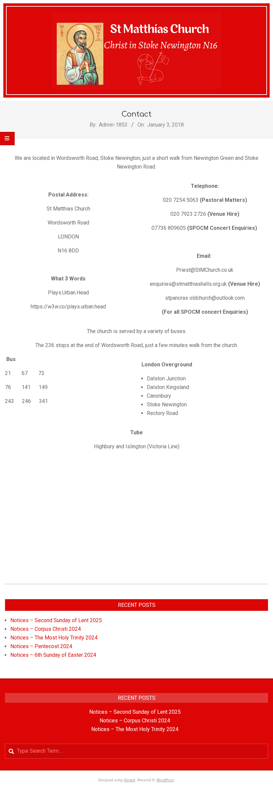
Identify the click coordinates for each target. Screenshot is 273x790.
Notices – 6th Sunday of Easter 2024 (53, 655)
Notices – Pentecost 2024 (41, 646)
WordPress (165, 779)
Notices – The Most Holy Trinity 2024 (54, 637)
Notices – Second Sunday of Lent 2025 (56, 620)
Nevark (129, 779)
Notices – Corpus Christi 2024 (45, 629)
